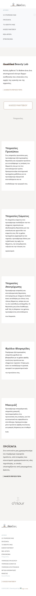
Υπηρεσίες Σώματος (17, 216)
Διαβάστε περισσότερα (13, 90)
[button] (18, 15)
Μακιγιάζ (11, 404)
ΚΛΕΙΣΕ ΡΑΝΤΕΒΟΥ (18, 105)
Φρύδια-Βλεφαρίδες (17, 348)
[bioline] (18, 4)
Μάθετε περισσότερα (12, 476)
